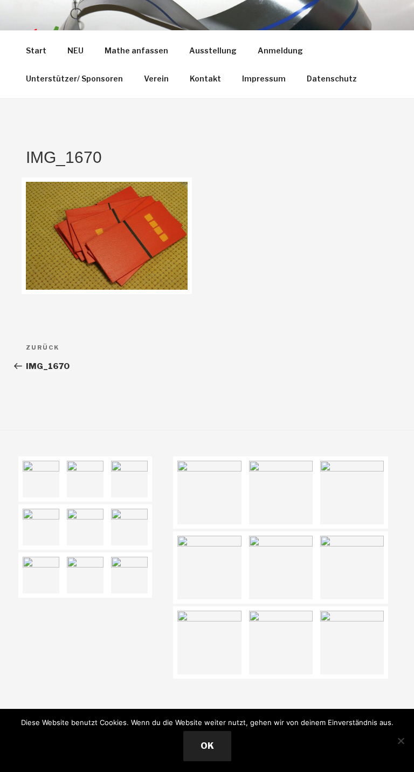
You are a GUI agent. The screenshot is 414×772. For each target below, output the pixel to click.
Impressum (264, 78)
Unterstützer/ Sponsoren (74, 78)
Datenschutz (332, 78)
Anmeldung (280, 50)
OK (207, 746)
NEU (75, 50)
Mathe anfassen (136, 50)
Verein (156, 78)
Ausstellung (213, 50)
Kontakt (205, 78)
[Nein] (400, 740)
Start (36, 50)
